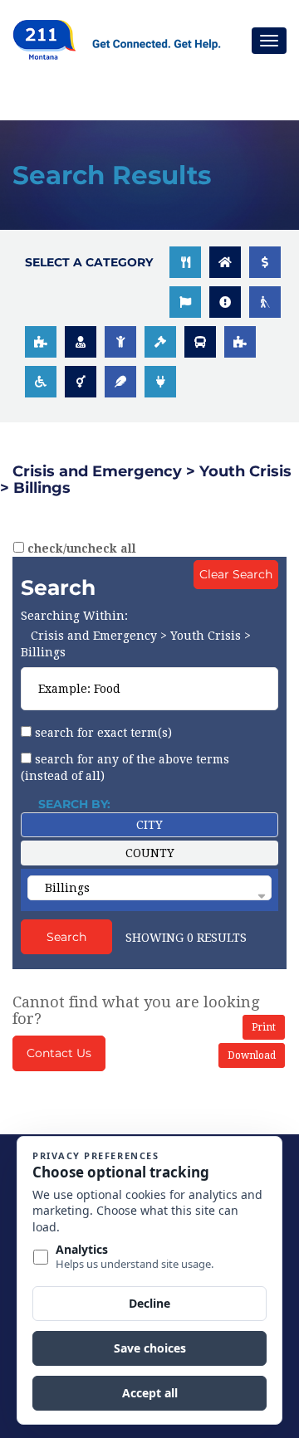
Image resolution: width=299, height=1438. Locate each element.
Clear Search (235, 574)
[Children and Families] (120, 342)
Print (264, 1027)
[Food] (185, 262)
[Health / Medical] (80, 342)
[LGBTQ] (80, 381)
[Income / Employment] (265, 262)
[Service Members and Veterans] (185, 302)
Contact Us (59, 1053)
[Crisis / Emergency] (225, 302)
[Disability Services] (40, 381)
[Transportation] (200, 342)
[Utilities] (160, 381)
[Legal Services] (160, 342)
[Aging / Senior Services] (265, 302)
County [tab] (149, 853)
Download (252, 1055)
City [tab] (149, 824)
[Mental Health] (40, 342)
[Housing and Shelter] (225, 262)
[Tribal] (120, 381)
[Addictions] (240, 342)
